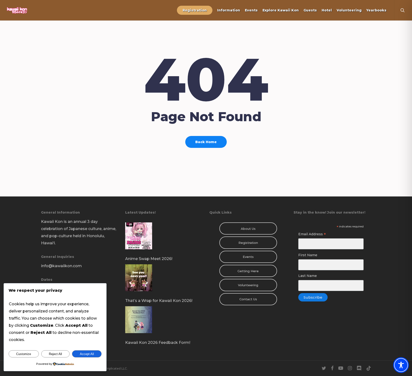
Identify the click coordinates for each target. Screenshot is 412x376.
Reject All (55, 354)
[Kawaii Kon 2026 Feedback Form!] (164, 322)
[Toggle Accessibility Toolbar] (401, 365)
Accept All (87, 354)
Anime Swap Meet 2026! (148, 258)
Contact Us (248, 299)
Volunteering (248, 285)
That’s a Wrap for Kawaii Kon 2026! (158, 300)
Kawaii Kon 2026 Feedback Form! (157, 342)
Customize (23, 354)
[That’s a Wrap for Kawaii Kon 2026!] (164, 280)
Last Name (307, 276)
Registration (248, 243)
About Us (248, 229)
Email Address (312, 235)
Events (248, 257)
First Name (307, 255)
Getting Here (248, 271)
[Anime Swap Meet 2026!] (164, 238)
